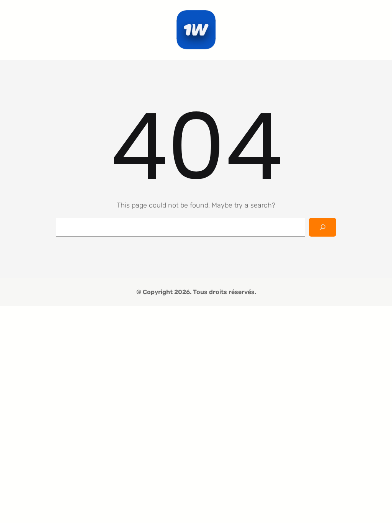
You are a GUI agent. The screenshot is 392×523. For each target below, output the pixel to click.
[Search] (322, 227)
